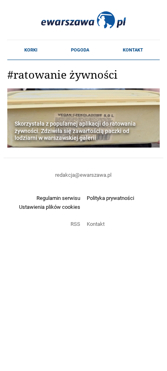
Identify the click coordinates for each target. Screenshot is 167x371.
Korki (30, 50)
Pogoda (80, 50)
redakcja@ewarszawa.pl (83, 175)
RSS (75, 224)
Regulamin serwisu (58, 198)
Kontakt (133, 50)
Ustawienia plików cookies (49, 207)
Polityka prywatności (110, 198)
